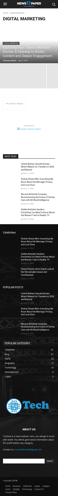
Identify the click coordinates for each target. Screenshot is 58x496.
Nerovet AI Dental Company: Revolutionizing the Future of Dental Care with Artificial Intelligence (38, 197)
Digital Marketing (11, 43)
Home (5, 13)
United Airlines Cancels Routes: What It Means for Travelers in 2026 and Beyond (37, 167)
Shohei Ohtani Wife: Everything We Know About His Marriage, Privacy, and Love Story (37, 182)
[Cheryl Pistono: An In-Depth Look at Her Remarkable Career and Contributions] (11, 273)
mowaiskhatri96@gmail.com (28, 449)
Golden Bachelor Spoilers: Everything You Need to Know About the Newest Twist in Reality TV (38, 212)
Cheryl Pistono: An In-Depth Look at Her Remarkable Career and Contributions (37, 272)
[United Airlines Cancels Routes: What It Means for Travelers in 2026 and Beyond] (11, 168)
